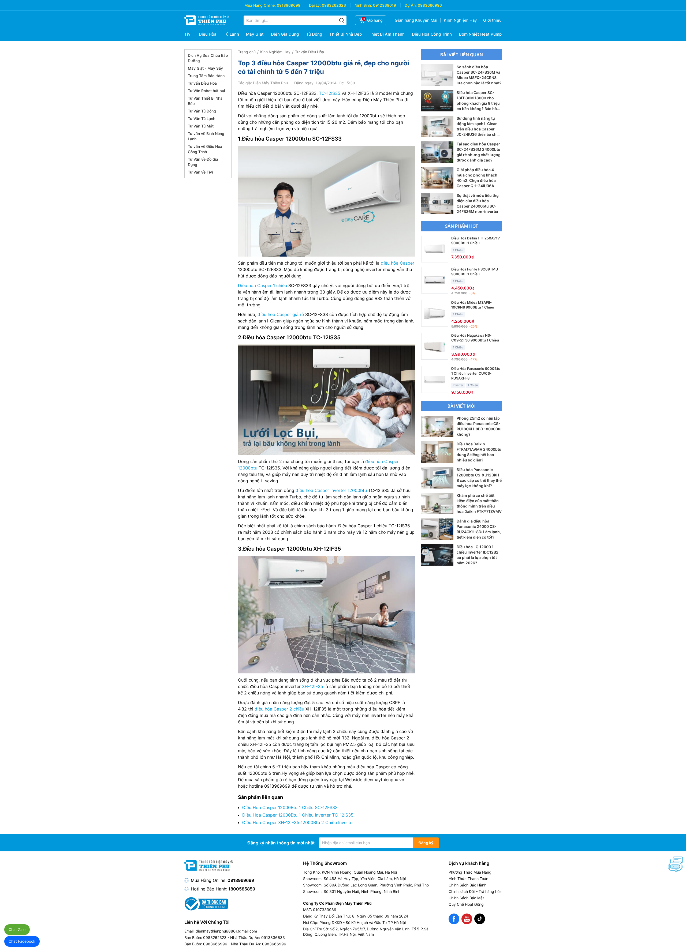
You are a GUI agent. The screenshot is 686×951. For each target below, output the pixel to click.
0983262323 (334, 5)
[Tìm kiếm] (341, 20)
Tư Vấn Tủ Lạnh (201, 118)
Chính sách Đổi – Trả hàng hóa (475, 891)
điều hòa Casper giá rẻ (281, 314)
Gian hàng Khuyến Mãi (416, 20)
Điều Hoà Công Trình (432, 34)
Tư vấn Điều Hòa (202, 83)
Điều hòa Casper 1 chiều (262, 285)
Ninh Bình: (363, 5)
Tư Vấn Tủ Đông (202, 111)
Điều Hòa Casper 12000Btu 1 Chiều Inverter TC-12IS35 (297, 815)
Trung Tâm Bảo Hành (206, 75)
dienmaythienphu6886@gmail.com (226, 931)
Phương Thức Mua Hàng (470, 872)
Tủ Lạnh (231, 34)
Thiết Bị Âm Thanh (387, 34)
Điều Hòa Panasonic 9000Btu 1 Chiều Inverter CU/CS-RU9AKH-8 (475, 373)
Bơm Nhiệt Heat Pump (480, 34)
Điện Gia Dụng (285, 34)
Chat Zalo (17, 929)
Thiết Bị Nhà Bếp (345, 34)
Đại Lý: (315, 5)
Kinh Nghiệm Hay (460, 20)
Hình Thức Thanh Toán (468, 878)
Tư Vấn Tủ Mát (201, 126)
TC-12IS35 (329, 93)
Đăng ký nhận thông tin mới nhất (281, 842)
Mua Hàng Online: (260, 5)
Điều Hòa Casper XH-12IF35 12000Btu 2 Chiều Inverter (298, 822)
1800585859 (241, 889)
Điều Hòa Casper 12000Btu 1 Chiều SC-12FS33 (290, 807)
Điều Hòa (208, 34)
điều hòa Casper (397, 263)
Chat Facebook (22, 941)
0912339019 (384, 5)
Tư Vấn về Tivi (200, 172)
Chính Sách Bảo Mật (466, 898)
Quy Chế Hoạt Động (466, 904)
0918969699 (288, 5)
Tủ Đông (314, 34)
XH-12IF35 (312, 686)
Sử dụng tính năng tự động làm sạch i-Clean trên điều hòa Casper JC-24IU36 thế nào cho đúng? (478, 129)
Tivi (188, 34)
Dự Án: (411, 5)
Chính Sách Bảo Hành (467, 885)
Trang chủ (247, 52)
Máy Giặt (255, 34)
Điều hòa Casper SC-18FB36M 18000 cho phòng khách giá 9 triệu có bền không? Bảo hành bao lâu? (479, 103)
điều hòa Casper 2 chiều (279, 709)
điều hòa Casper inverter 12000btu (331, 490)
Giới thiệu (492, 20)
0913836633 (273, 937)
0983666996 (430, 5)
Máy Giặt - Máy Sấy (205, 68)
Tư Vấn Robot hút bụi (206, 90)
